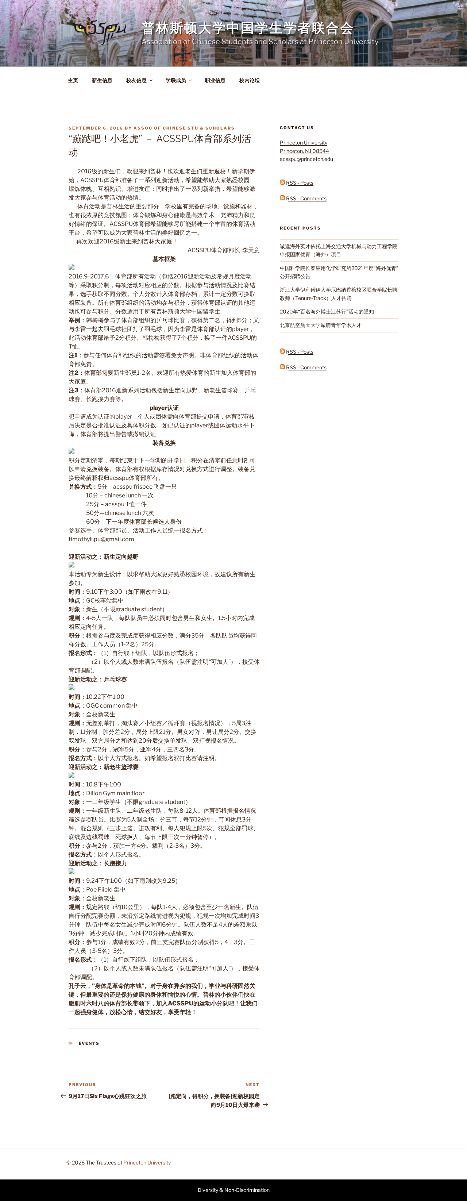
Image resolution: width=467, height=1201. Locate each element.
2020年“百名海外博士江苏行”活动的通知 (327, 311)
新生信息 (102, 80)
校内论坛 (249, 80)
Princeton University (147, 1162)
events (89, 1043)
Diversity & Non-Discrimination (234, 1190)
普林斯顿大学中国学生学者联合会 (248, 28)
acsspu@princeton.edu (306, 159)
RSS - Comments (306, 198)
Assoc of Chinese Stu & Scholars (184, 128)
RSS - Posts (299, 183)
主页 (73, 80)
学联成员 (176, 80)
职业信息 (215, 80)
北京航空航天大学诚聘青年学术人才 (321, 325)
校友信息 (136, 80)
